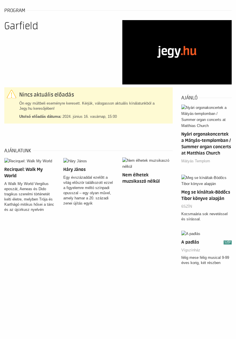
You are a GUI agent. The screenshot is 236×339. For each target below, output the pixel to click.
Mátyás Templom (195, 161)
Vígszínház (190, 250)
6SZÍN (186, 206)
